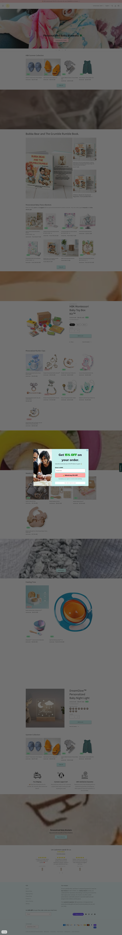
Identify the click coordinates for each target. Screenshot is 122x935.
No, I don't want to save (70, 483)
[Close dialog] (87, 450)
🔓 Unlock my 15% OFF (70, 475)
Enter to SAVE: (59, 467)
